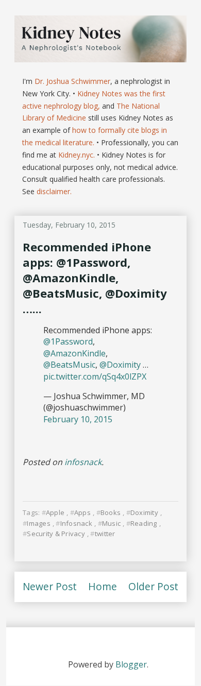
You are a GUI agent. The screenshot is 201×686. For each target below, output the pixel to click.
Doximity (144, 512)
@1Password (68, 341)
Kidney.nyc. (76, 155)
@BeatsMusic (69, 364)
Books (110, 512)
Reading (143, 523)
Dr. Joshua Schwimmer (72, 81)
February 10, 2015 (77, 419)
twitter (105, 533)
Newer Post (50, 586)
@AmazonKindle (74, 353)
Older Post (153, 586)
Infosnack (76, 523)
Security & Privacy (56, 533)
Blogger (131, 664)
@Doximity (120, 364)
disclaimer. (54, 191)
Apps (82, 512)
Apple (55, 512)
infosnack (83, 462)
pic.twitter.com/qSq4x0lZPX (94, 376)
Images (39, 523)
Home (102, 586)
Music (111, 523)
